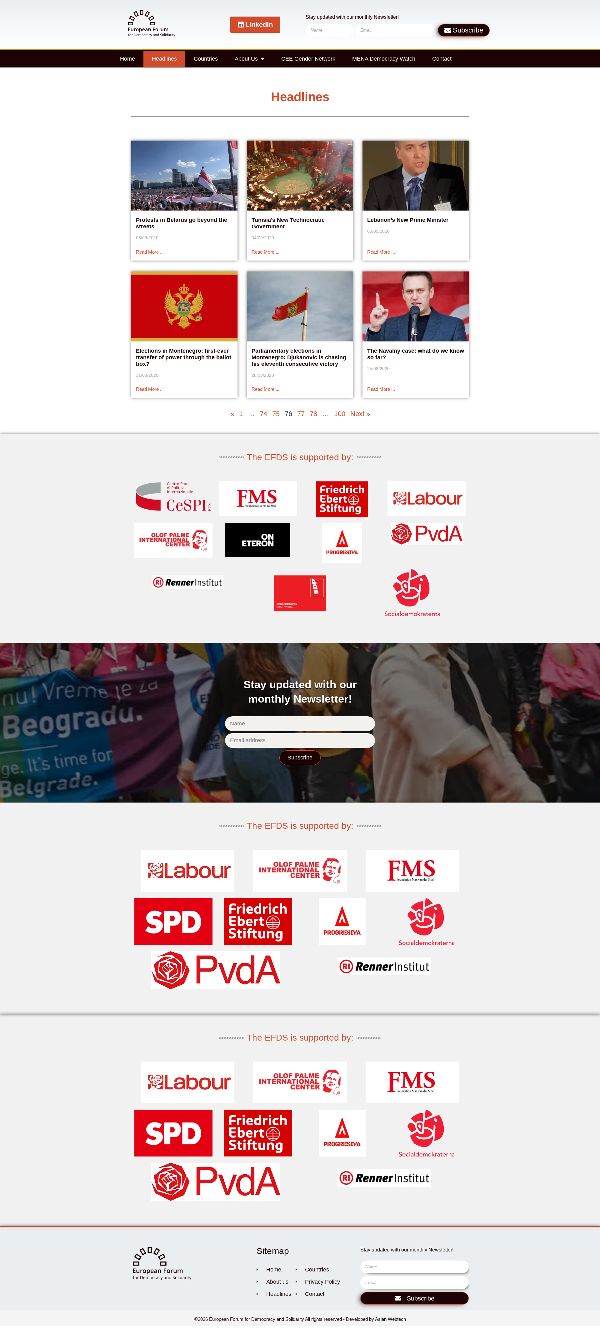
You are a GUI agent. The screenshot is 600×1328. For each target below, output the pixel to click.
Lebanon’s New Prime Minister (407, 220)
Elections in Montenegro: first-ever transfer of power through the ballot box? (183, 357)
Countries (206, 59)
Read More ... (150, 252)
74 (263, 414)
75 (276, 414)
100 (339, 414)
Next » (360, 414)
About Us (246, 59)
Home (127, 59)
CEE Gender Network (308, 59)
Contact (442, 59)
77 (301, 414)
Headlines (164, 59)
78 (313, 414)
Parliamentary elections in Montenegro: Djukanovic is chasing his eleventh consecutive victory (299, 357)
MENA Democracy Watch (383, 59)
